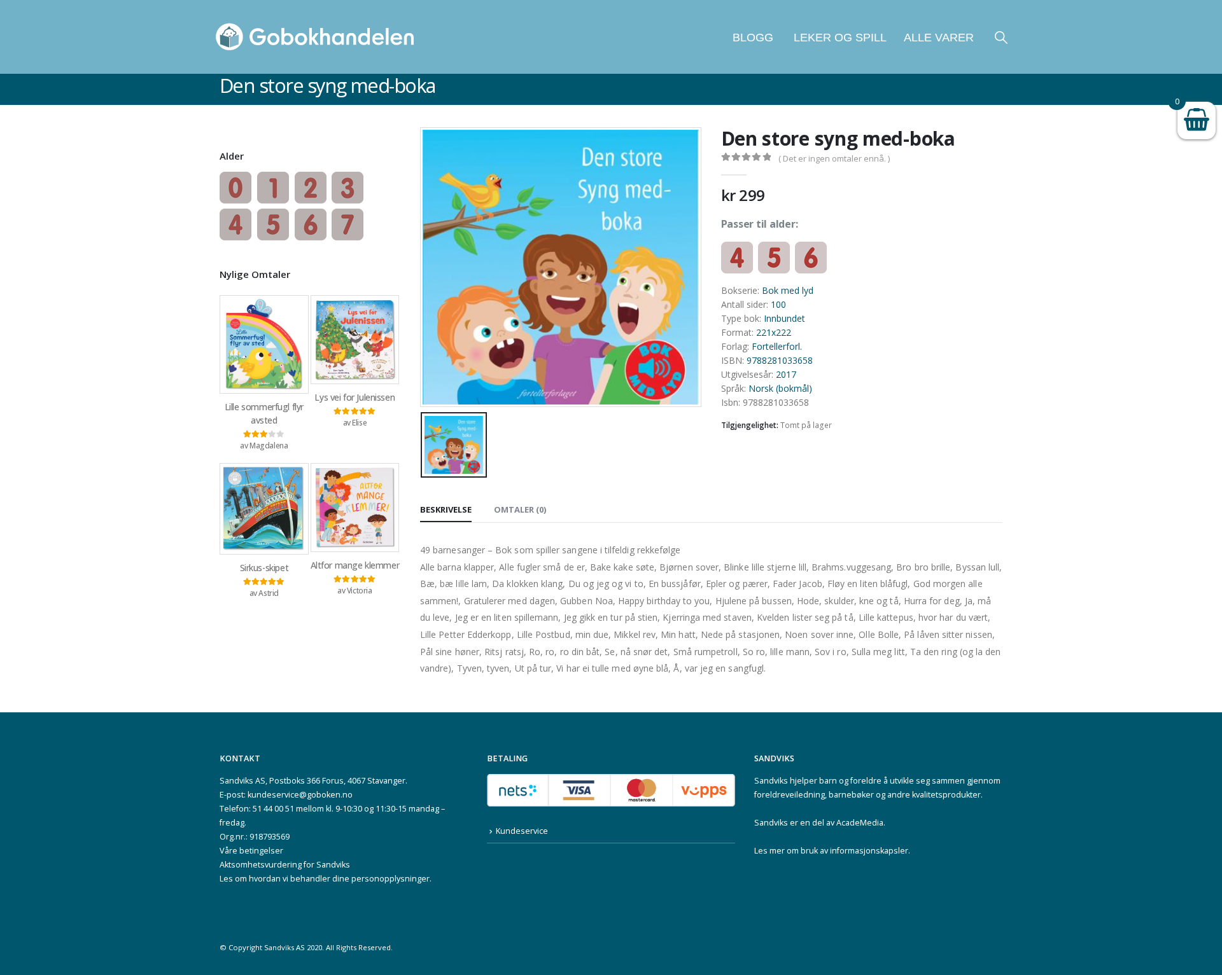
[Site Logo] (315, 37)
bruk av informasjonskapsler (854, 850)
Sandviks (771, 780)
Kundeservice (522, 831)
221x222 (773, 332)
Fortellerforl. (777, 346)
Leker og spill (838, 37)
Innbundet (784, 318)
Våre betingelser (251, 850)
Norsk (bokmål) (780, 388)
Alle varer (939, 37)
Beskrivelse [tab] (446, 509)
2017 (786, 374)
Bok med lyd (787, 290)
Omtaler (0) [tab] (520, 509)
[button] (1001, 37)
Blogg (753, 37)
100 (778, 304)
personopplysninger (390, 878)
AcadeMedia (859, 822)
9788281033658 (780, 360)
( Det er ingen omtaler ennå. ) (834, 158)
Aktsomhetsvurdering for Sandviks (285, 864)
